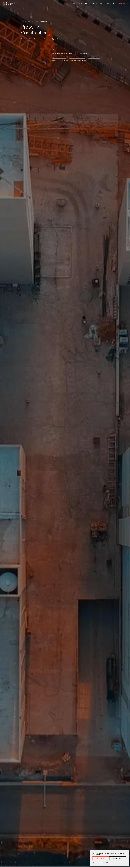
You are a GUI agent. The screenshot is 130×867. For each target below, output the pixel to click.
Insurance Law (83, 53)
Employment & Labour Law (94, 57)
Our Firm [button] (75, 3)
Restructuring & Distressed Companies (77, 57)
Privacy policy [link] (104, 862)
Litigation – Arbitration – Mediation (59, 57)
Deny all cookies (117, 858)
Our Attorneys (122, 3)
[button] (113, 3)
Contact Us (107, 3)
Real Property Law (69, 53)
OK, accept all (101, 858)
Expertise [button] (87, 3)
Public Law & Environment (57, 53)
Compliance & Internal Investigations (78, 60)
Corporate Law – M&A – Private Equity (60, 60)
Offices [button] (81, 3)
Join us (101, 3)
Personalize (96, 862)
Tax (77, 53)
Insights (94, 3)
